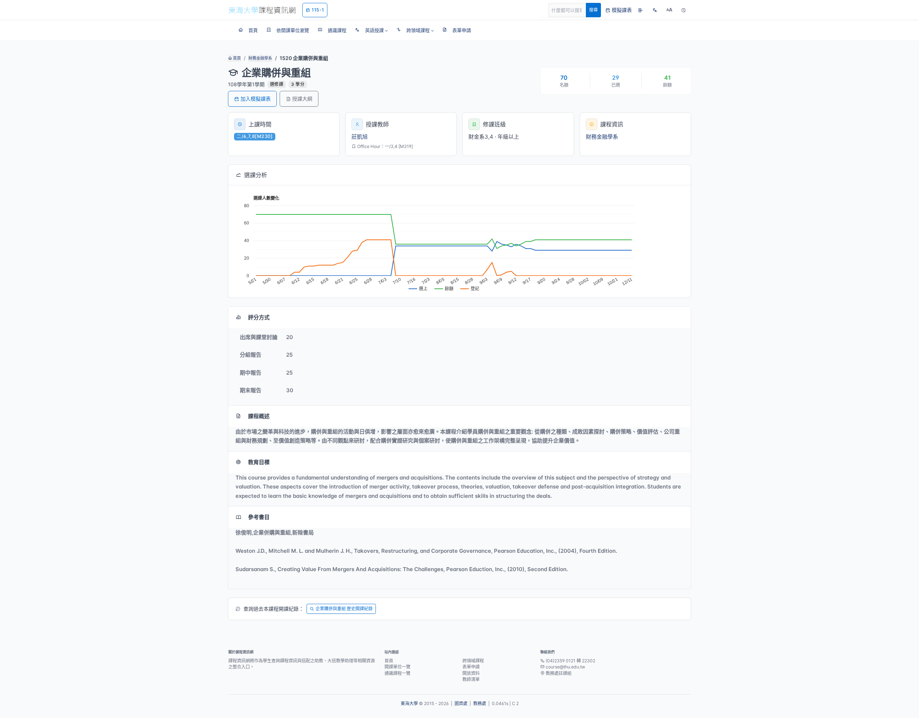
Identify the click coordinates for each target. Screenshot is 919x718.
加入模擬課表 (256, 99)
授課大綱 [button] (302, 99)
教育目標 (259, 462)
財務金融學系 (260, 58)
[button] (371, 30)
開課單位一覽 (397, 667)
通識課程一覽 (397, 673)
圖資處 (460, 703)
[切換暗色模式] (683, 10)
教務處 (479, 703)
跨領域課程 (473, 660)
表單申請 (471, 667)
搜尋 (593, 10)
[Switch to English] (655, 10)
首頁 (236, 58)
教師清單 (471, 679)
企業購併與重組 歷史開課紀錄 (344, 608)
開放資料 (471, 673)
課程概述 (259, 416)
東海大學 (409, 703)
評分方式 (259, 317)
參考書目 (259, 517)
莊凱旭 (359, 136)
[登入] (640, 10)
